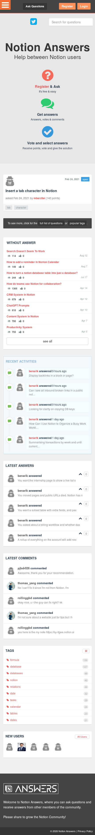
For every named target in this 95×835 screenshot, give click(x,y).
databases (48, 673)
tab (8, 207)
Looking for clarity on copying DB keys (52, 409)
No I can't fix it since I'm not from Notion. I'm (43, 587)
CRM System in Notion (21, 295)
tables (48, 713)
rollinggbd (25, 598)
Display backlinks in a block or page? (51, 375)
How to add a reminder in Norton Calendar (33, 262)
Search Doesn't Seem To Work (26, 251)
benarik (33, 371)
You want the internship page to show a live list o (47, 480)
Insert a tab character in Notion (31, 190)
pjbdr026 (24, 568)
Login (84, 6)
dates (48, 720)
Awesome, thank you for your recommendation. (46, 573)
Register (67, 6)
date (48, 693)
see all (47, 341)
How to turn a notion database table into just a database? (42, 273)
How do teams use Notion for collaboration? (34, 284)
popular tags (77, 223)
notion (48, 680)
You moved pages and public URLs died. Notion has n (50, 495)
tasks (48, 700)
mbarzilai (39, 198)
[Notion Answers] (45, 789)
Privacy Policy (85, 831)
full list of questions (51, 223)
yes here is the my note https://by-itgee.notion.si (46, 632)
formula (48, 660)
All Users (82, 736)
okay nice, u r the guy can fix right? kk (40, 602)
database (48, 666)
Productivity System (19, 327)
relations (48, 687)
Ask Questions (35, 6)
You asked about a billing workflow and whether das (49, 525)
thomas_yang (27, 583)
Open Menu (5, 5)
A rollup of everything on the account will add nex (47, 539)
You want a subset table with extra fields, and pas (47, 510)
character (21, 207)
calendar (48, 707)
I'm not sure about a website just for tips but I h (45, 617)
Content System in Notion (23, 316)
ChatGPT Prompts (18, 305)
